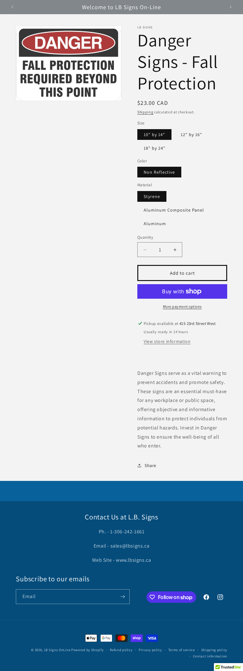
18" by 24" (154, 148)
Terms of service (181, 650)
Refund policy (121, 650)
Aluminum (155, 223)
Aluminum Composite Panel (174, 210)
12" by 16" (191, 134)
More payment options (182, 306)
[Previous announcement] (12, 7)
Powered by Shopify (87, 650)
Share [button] (150, 465)
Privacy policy (150, 650)
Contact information (210, 656)
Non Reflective (159, 172)
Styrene (152, 196)
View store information (167, 341)
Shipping (145, 112)
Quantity (145, 237)
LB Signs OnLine (57, 650)
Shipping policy (214, 650)
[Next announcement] (231, 7)
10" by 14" (154, 134)
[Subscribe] (122, 596)
